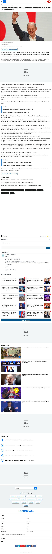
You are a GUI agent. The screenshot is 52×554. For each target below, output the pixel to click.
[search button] (35, 488)
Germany (40, 190)
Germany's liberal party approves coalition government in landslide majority (17, 179)
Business (3, 520)
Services (3, 538)
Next (28, 523)
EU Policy (29, 520)
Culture (2, 528)
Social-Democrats (30, 190)
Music (39, 499)
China (37, 502)
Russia (22, 499)
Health (2, 526)
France (39, 496)
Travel (28, 526)
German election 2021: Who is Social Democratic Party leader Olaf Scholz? (18, 109)
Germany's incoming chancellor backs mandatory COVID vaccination (17, 162)
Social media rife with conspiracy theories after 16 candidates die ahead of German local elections (21, 185)
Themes (2, 515)
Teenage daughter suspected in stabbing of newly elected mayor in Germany (17, 182)
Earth (2, 523)
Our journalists (30, 531)
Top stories (5, 345)
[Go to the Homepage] (4, 1)
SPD (12, 193)
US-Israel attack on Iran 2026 (17, 496)
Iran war (24, 502)
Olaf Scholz (5, 193)
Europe (2, 518)
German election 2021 (7, 190)
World (28, 518)
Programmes (3, 531)
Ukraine (31, 502)
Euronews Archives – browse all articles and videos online (13, 534)
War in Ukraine (31, 496)
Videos (28, 528)
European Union (31, 499)
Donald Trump (14, 499)
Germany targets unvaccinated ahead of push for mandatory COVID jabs (17, 165)
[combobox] (26, 488)
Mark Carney (16, 502)
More (2, 541)
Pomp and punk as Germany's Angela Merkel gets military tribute (16, 112)
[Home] (1, 4)
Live (49, 1)
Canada (26, 505)
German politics (19, 190)
